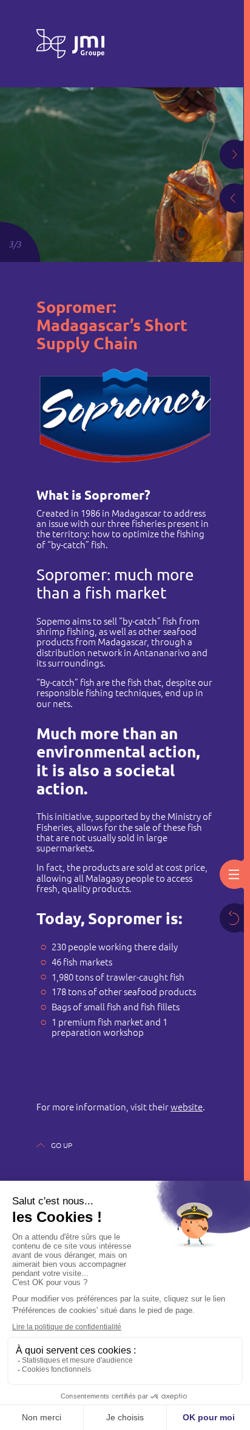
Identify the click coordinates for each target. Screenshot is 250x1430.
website (187, 1107)
